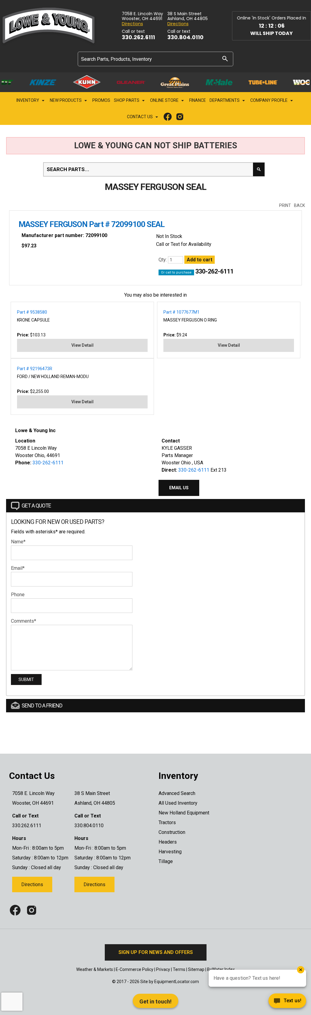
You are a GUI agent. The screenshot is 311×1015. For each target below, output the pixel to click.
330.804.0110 (185, 37)
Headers (168, 842)
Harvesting (170, 852)
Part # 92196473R (34, 368)
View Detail (82, 345)
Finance (197, 100)
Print (285, 205)
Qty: (163, 260)
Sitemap (196, 969)
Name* (18, 542)
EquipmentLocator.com (176, 981)
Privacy (163, 969)
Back (299, 205)
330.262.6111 (138, 37)
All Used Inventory (178, 803)
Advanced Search (177, 793)
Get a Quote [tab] (36, 505)
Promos (101, 100)
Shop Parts (127, 100)
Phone (18, 594)
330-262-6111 (214, 271)
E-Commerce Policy (134, 969)
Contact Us (140, 116)
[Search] (225, 58)
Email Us (179, 487)
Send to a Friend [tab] (42, 705)
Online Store (164, 100)
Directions (132, 23)
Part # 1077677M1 (181, 312)
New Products (66, 100)
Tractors (167, 822)
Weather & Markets (94, 969)
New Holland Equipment (184, 813)
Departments (225, 100)
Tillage (166, 861)
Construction (172, 832)
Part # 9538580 (32, 312)
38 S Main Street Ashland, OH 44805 (187, 16)
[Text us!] (265, 1002)
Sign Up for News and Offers (155, 952)
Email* (18, 568)
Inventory (28, 100)
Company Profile (269, 100)
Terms (179, 969)
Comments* (23, 621)
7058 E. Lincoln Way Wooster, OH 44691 (142, 16)
